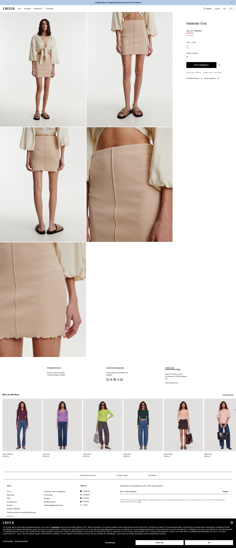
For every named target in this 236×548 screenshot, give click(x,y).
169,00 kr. (190, 33)
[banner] (118, 2)
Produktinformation (192, 78)
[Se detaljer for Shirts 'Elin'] (62, 425)
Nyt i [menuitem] (20, 8)
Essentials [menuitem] (49, 8)
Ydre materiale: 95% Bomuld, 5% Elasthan (117, 374)
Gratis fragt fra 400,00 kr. (193, 72)
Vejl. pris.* (194, 31)
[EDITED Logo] (8, 8)
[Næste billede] (235, 410)
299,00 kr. (5, 456)
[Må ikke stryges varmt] (118, 379)
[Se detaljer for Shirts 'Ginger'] (183, 425)
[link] (9, 486)
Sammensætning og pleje (115, 368)
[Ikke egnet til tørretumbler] (114, 379)
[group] (174, 492)
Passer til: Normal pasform (56, 373)
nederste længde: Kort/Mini (56, 375)
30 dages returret (208, 72)
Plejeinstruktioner (210, 78)
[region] (59, 375)
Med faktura (218, 72)
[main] (118, 375)
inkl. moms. (190, 35)
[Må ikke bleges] (111, 379)
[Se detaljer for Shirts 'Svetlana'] (22, 425)
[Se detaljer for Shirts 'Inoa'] (102, 425)
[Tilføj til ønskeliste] (219, 65)
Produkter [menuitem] (27, 8)
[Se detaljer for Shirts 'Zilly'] (143, 425)
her (140, 502)
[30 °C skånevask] (107, 379)
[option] (187, 46)
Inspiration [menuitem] (38, 8)
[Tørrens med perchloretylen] (121, 379)
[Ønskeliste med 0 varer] (224, 9)
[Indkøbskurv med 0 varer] (231, 9)
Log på (217, 8)
